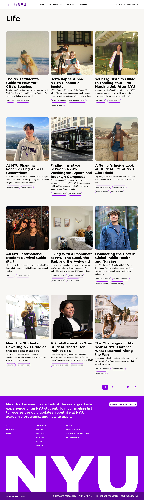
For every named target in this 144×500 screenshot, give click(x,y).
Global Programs (102, 369)
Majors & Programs (120, 279)
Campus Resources (59, 101)
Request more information (121, 404)
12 (128, 387)
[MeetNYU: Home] (16, 4)
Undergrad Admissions (64, 496)
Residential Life (119, 187)
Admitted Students (59, 194)
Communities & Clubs (77, 101)
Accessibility (72, 438)
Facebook (41, 434)
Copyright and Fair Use (77, 434)
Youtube (40, 438)
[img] (27, 53)
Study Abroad (27, 187)
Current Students (103, 187)
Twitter (40, 429)
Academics (55, 4)
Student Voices (23, 101)
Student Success (129, 496)
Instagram (41, 425)
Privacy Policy (73, 429)
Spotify (39, 446)
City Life (10, 101)
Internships (100, 101)
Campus (82, 4)
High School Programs (106, 496)
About (69, 425)
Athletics (11, 365)
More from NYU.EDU (15, 496)
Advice (70, 4)
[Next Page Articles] (135, 387)
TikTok (39, 442)
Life (42, 4)
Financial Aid (85, 496)
